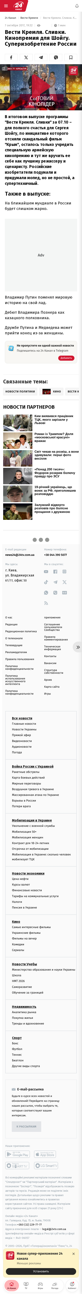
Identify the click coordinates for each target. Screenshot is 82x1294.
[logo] (18, 6)
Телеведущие (13, 645)
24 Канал (11, 18)
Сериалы (18, 950)
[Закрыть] (73, 1254)
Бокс (15, 1043)
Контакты (50, 656)
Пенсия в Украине (24, 907)
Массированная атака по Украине (35, 795)
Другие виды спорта (26, 1066)
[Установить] (41, 1263)
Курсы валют (21, 885)
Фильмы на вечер (24, 938)
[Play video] (41, 86)
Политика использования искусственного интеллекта (15, 680)
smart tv (17, 1165)
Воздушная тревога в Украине (33, 789)
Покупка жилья (22, 1018)
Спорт (17, 1038)
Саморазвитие (22, 987)
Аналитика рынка (24, 1012)
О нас (8, 617)
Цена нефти (20, 879)
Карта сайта (52, 687)
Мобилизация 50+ (24, 832)
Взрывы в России (24, 800)
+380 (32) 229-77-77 (29, 1224)
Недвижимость (24, 1007)
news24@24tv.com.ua (19, 555)
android (17, 1154)
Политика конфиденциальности (19, 667)
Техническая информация (52, 648)
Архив (48, 680)
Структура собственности (53, 671)
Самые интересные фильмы (31, 927)
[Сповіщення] (77, 5)
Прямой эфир (21, 735)
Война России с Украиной (32, 767)
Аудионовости (22, 746)
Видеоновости (22, 741)
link (46, 571)
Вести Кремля (29, 18)
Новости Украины (24, 729)
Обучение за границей (27, 992)
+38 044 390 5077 (55, 555)
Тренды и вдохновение (28, 1024)
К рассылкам (26, 1126)
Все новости (22, 718)
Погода (17, 752)
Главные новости (24, 724)
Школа (16, 975)
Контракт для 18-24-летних (30, 843)
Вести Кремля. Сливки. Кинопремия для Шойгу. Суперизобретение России (59, 18)
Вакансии (50, 663)
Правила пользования (19, 659)
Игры (47, 693)
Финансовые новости (27, 890)
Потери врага (21, 806)
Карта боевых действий (28, 778)
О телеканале (14, 638)
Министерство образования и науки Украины (43, 969)
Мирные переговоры (26, 783)
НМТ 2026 (18, 981)
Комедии (18, 944)
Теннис (17, 1055)
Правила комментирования (56, 638)
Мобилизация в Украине (32, 821)
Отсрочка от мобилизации (30, 849)
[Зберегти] (71, 57)
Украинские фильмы (26, 933)
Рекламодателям (16, 652)
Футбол (17, 1049)
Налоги (17, 902)
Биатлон (18, 1060)
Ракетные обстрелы (25, 772)
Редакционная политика (21, 631)
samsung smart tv (46, 1165)
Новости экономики (28, 873)
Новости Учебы (24, 964)
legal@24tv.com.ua (54, 1229)
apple (46, 1154)
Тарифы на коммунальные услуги (35, 896)
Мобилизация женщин (27, 837)
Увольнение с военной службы (33, 826)
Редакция (11, 624)
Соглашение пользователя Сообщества (53, 627)
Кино (16, 922)
